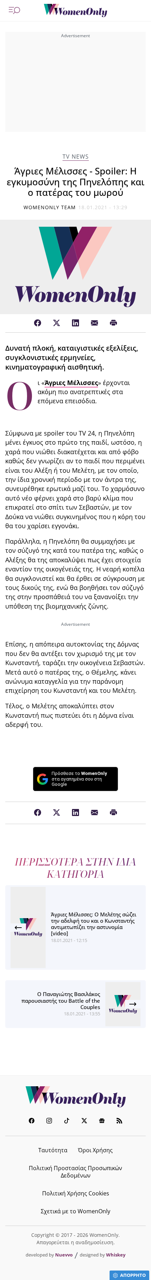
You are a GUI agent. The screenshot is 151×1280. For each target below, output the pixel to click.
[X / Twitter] (56, 323)
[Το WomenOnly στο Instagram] (49, 1121)
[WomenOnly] (75, 10)
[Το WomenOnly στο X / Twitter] (84, 1121)
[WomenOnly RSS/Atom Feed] (119, 1121)
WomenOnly (75, 1096)
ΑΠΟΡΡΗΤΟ (133, 1275)
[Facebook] (37, 323)
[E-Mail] (94, 323)
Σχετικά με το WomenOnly (75, 1211)
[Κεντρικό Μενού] (14, 10)
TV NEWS (76, 156)
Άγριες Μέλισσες (71, 382)
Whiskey (115, 1255)
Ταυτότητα (52, 1150)
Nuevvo (64, 1255)
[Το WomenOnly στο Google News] (102, 1121)
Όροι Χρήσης (95, 1150)
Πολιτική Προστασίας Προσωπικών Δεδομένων (75, 1171)
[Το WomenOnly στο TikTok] (67, 1121)
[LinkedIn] (75, 323)
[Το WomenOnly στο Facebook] (32, 1121)
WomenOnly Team (50, 207)
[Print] (113, 323)
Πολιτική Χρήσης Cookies (75, 1193)
